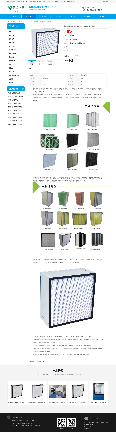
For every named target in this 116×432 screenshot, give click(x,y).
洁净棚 (11, 82)
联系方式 (101, 16)
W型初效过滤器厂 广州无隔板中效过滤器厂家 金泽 (25, 403)
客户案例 (87, 16)
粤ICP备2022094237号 (28, 420)
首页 (14, 21)
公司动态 (72, 16)
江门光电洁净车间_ (13, 100)
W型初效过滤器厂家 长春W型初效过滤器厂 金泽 (65, 403)
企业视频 (43, 16)
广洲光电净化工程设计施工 (15, 120)
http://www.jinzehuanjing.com (36, 361)
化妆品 (11, 68)
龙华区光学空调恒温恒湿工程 (15, 96)
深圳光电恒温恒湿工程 (14, 93)
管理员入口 (33, 425)
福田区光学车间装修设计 (14, 103)
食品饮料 (11, 64)
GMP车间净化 (13, 50)
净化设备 (11, 39)
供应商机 (29, 16)
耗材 (24, 21)
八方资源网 (21, 425)
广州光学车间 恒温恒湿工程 (82, 403)
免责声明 (27, 425)
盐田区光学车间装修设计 (14, 110)
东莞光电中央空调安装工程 (15, 107)
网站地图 (38, 425)
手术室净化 (12, 46)
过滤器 (11, 79)
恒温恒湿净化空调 (14, 75)
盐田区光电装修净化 (13, 114)
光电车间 (11, 71)
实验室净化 (12, 42)
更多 (23, 89)
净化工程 (11, 35)
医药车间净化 (12, 53)
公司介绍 (58, 16)
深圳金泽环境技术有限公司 (18, 423)
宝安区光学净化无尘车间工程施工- (16, 124)
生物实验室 (12, 60)
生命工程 (11, 57)
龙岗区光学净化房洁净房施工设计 (16, 117)
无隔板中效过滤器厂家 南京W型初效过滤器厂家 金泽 (47, 403)
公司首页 (14, 16)
